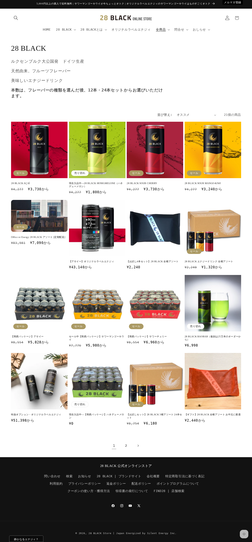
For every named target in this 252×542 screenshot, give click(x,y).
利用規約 (56, 483)
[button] (16, 18)
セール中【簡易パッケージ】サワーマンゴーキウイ (96, 338)
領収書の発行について (131, 491)
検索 (69, 476)
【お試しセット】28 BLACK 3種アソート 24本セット (154, 416)
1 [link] (114, 446)
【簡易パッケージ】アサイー (27, 336)
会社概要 (153, 476)
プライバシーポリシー (84, 483)
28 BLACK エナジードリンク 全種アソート (209, 261)
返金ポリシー (116, 483)
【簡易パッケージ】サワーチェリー (147, 336)
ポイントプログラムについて (178, 483)
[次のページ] (138, 446)
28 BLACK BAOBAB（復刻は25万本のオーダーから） (213, 338)
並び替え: (164, 115)
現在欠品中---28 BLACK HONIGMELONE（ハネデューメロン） (96, 185)
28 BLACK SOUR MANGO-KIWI (203, 183)
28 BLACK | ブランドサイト (119, 476)
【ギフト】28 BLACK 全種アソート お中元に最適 (213, 414)
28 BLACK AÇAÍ (20, 183)
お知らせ (84, 476)
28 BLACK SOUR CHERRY (142, 183)
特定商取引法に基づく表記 (185, 476)
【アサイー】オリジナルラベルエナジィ (91, 261)
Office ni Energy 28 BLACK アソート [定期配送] (38, 237)
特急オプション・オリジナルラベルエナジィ (36, 414)
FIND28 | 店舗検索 (169, 491)
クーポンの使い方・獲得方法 (89, 491)
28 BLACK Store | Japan (106, 533)
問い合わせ (52, 476)
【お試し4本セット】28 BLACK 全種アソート (153, 261)
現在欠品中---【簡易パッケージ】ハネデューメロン (96, 416)
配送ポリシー (141, 483)
